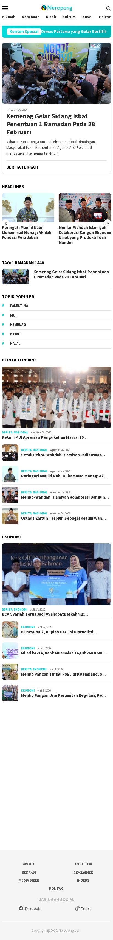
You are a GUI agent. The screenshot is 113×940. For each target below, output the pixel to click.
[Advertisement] (56, 773)
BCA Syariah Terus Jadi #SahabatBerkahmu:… (45, 614)
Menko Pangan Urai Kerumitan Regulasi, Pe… (63, 695)
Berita (7, 432)
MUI (13, 315)
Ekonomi (20, 609)
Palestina (19, 305)
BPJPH (15, 334)
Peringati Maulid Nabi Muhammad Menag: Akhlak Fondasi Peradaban (26, 232)
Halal (15, 343)
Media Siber (29, 880)
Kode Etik (83, 864)
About (29, 864)
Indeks (83, 880)
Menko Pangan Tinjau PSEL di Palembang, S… (63, 674)
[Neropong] (56, 7)
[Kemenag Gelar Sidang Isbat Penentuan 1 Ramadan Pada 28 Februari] (56, 73)
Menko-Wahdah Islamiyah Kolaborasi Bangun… (65, 497)
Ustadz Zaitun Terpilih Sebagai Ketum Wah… (63, 518)
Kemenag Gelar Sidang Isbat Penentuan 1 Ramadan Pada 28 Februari (50, 124)
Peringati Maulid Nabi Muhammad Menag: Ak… (64, 476)
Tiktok (86, 908)
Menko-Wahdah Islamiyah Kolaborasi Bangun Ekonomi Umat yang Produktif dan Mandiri (85, 235)
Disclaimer (83, 872)
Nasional (21, 432)
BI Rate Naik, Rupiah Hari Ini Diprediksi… (59, 632)
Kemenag (18, 324)
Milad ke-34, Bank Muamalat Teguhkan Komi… (64, 653)
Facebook (32, 908)
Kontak (56, 888)
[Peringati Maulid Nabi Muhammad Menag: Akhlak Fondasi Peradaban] (28, 207)
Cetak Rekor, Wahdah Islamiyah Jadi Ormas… (63, 454)
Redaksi (29, 872)
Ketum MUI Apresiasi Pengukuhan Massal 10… (44, 437)
